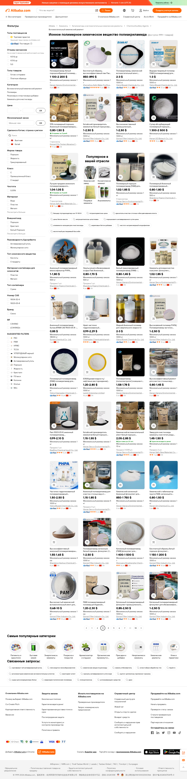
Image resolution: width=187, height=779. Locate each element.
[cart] (133, 11)
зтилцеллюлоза (86, 680)
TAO (115, 764)
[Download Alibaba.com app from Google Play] (172, 752)
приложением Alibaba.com (128, 752)
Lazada (94, 764)
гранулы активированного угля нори (97, 674)
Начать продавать (158, 704)
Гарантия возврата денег (53, 704)
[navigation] (26, 327)
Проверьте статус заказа (162, 709)
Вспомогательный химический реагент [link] (66, 29)
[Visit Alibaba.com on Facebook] (152, 732)
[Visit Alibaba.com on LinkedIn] (157, 732)
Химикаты (63, 26)
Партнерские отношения (162, 722)
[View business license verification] (118, 775)
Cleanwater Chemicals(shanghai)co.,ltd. (97, 339)
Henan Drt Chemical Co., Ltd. (161, 506)
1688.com (65, 764)
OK (40, 110)
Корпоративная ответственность (20, 709)
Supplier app (91, 752)
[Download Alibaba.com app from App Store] (152, 752)
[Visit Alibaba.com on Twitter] (163, 732)
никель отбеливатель (123, 668)
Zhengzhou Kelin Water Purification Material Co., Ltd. (97, 85)
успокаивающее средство (110, 680)
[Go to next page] (141, 628)
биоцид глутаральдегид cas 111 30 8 (67, 213)
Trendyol (122, 764)
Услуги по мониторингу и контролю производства (53, 723)
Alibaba (52, 26)
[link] (183, 753)
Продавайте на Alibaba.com (163, 699)
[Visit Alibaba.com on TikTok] (179, 732)
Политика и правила (51, 730)
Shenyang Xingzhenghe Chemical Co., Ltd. (130, 563)
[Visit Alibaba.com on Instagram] (168, 732)
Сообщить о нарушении (124, 732)
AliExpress (54, 764)
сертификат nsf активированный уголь (27, 668)
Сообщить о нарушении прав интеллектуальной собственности (127, 724)
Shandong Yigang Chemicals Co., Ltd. (163, 198)
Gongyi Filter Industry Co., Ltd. (96, 138)
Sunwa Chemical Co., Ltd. (60, 339)
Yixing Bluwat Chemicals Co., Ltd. (130, 85)
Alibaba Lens (20, 752)
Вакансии (9, 715)
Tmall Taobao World (80, 764)
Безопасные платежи (51, 699)
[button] (96, 10)
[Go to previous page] (86, 628)
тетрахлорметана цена (98, 213)
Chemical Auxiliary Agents (138, 26)
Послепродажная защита (53, 717)
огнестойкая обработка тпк (150, 668)
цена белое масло (60, 219)
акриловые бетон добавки (101, 225)
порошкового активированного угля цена (122, 219)
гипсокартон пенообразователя (62, 668)
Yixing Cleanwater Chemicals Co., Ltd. (64, 393)
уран (130, 680)
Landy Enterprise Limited (93, 393)
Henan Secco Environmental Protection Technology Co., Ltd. (130, 201)
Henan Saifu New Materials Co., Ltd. (64, 203)
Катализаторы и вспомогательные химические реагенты (97, 26)
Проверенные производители (91, 702)
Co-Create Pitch (12, 704)
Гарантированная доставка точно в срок (57, 710)
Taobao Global (105, 764)
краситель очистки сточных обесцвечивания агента (136, 213)
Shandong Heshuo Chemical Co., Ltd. (64, 563)
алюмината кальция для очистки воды (68, 225)
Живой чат (119, 707)
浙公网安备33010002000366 (138, 775)
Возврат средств (122, 717)
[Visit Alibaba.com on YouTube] (174, 732)
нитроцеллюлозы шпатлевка (87, 219)
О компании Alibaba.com (16, 693)
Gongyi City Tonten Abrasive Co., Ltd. (64, 144)
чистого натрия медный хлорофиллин (135, 225)
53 (136, 628)
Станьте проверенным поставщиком (161, 716)
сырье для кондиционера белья (24, 680)
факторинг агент (68, 674)
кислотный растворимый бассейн (66, 231)
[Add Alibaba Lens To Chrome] (46, 752)
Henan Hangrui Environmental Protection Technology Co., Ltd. (64, 85)
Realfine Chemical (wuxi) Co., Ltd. (64, 450)
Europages (133, 764)
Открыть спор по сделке (125, 712)
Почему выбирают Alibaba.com (18, 699)
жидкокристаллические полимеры (58, 680)
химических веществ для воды (95, 668)
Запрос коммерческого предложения (88, 708)
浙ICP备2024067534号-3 (163, 775)
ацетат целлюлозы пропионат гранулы (135, 674)
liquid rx (172, 668)
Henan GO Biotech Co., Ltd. (161, 138)
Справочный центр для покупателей (124, 700)
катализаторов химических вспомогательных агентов (33, 674)
